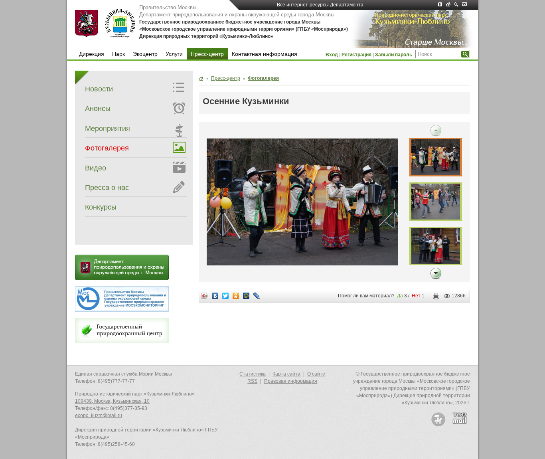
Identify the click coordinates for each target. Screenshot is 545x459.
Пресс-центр (207, 54)
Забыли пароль (393, 54)
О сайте (316, 374)
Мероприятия (107, 129)
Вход (332, 54)
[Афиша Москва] (438, 419)
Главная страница (201, 78)
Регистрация (356, 54)
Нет (416, 296)
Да (400, 296)
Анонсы (98, 109)
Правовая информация (290, 381)
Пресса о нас (107, 188)
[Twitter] (225, 296)
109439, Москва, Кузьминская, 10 (112, 401)
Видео (95, 168)
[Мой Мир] (246, 296)
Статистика (252, 374)
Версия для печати (434, 296)
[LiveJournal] (257, 296)
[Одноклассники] (236, 296)
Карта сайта (286, 374)
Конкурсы (101, 207)
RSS (252, 381)
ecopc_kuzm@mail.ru (98, 415)
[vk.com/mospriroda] (442, 5)
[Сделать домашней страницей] (450, 5)
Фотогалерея (107, 148)
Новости (99, 89)
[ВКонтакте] (215, 296)
